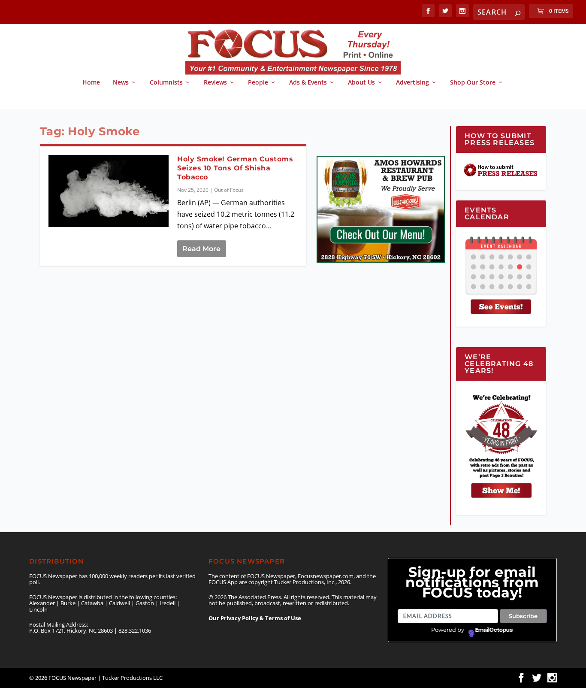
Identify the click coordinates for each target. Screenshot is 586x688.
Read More (201, 249)
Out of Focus (229, 190)
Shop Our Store (472, 82)
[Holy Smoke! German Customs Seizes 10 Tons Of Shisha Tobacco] (108, 191)
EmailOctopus (494, 630)
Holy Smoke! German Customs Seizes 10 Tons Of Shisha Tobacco (235, 168)
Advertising (412, 82)
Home (91, 82)
